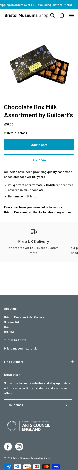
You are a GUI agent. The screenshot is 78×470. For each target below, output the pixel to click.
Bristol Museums (15, 212)
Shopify (47, 458)
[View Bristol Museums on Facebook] (8, 447)
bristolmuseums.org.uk (20, 348)
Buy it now (39, 160)
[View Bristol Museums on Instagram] (19, 447)
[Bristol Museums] (26, 15)
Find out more (14, 361)
